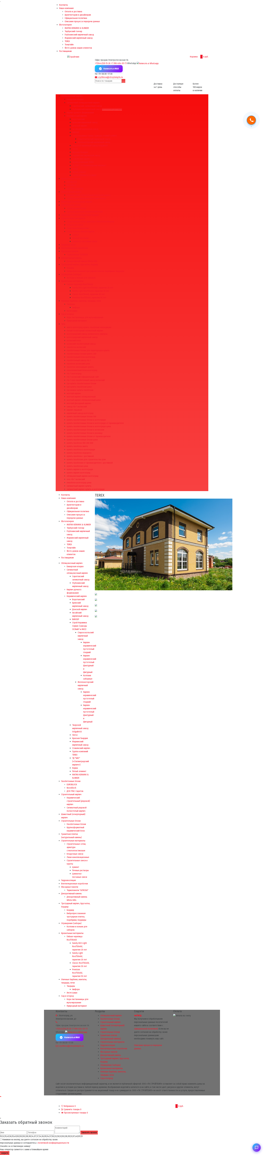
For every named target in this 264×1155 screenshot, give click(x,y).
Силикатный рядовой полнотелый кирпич (86, 198)
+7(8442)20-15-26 (102, 63)
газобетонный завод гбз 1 (79, 360)
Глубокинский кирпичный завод (79, 34)
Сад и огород (67, 314)
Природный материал (77, 320)
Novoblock (71, 185)
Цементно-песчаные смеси (84, 241)
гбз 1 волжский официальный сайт (83, 377)
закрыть (4, 1153)
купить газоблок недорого (79, 453)
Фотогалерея (65, 24)
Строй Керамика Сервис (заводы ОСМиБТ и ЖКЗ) (94, 135)
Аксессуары (72, 310)
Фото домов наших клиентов (78, 48)
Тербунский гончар (73, 31)
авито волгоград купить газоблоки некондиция (89, 327)
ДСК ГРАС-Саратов (75, 188)
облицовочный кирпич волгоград (82, 476)
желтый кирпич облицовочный (81, 396)
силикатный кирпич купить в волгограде (86, 489)
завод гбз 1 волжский (77, 406)
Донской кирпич (79, 125)
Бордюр (70, 268)
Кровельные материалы (72, 281)
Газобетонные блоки (70, 178)
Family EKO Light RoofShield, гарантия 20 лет (92, 287)
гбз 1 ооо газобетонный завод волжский (86, 380)
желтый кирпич (74, 393)
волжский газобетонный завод (81, 344)
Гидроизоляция (68, 244)
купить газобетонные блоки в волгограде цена (89, 426)
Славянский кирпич (81, 158)
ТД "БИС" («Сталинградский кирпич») (89, 165)
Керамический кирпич (77, 116)
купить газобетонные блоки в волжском (85, 429)
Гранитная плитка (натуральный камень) (80, 215)
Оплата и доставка (73, 11)
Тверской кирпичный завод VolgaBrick (90, 145)
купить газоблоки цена (77, 466)
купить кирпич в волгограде (80, 469)
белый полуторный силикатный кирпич (85, 330)
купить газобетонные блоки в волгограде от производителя (95, 423)
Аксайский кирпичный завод (85, 129)
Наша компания (66, 8)
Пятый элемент (79, 172)
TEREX (67, 41)
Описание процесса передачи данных (82, 21)
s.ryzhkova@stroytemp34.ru (110, 77)
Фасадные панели (69, 251)
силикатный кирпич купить (79, 486)
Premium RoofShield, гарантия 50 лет (89, 297)
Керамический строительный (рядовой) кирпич (89, 195)
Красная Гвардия (80, 152)
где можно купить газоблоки (80, 390)
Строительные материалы (73, 218)
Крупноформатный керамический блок (85, 211)
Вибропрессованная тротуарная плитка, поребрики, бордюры (95, 271)
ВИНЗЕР (75, 132)
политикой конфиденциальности (53, 1143)
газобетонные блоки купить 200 (81, 353)
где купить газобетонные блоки (81, 383)
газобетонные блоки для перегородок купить (88, 350)
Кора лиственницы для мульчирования (85, 317)
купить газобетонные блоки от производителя (88, 436)
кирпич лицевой (74, 410)
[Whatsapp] (148, 63)
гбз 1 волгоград (74, 373)
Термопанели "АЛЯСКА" (77, 254)
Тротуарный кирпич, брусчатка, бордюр (79, 264)
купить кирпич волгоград (78, 472)
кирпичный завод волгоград (80, 413)
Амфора (76, 307)
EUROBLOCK (72, 182)
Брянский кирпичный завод (84, 122)
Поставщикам (65, 51)
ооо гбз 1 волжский (76, 479)
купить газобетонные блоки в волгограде (86, 419)
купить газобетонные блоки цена (82, 439)
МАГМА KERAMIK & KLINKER (77, 28)
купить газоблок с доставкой (80, 456)
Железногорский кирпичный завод (94, 142)
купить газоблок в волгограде (81, 449)
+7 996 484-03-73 (119, 63)
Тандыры (71, 304)
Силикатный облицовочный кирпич (83, 102)
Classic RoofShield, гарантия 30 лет (88, 294)
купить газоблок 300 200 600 (80, 443)
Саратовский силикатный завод (87, 106)
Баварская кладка (75, 99)
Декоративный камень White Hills (82, 261)
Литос (75, 149)
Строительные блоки (71, 205)
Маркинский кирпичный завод (79, 38)
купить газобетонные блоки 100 (81, 416)
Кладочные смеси (75, 225)
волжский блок (74, 340)
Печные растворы (80, 238)
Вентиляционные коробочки (74, 248)
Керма (75, 168)
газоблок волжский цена (78, 363)
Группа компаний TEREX (83, 162)
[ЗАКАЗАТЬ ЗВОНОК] (251, 120)
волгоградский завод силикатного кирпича (87, 334)
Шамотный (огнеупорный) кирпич (76, 201)
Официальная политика (76, 18)
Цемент (75, 234)
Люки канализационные (78, 228)
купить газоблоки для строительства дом (86, 459)
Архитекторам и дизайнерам (78, 14)
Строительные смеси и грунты (80, 231)
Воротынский (78, 119)
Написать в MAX (111, 68)
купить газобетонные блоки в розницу (84, 433)
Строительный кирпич (71, 192)
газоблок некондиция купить (80, 367)
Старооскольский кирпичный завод (94, 139)
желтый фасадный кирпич (79, 403)
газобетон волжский (76, 347)
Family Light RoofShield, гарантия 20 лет (90, 291)
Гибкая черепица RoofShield (80, 284)
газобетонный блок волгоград (81, 357)
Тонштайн (69, 44)
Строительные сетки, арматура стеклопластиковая (90, 221)
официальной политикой (146, 1028)
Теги (63, 324)
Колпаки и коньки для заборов (81, 277)
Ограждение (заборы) (71, 274)
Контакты (63, 5)
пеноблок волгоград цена (79, 482)
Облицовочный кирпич (71, 96)
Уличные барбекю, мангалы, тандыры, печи (81, 301)
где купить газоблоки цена (79, 386)
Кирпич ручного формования (80, 112)
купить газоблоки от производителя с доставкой (90, 462)
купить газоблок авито (77, 446)
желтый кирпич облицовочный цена (84, 400)
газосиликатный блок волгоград (82, 370)
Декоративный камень (71, 258)
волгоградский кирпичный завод (82, 337)
